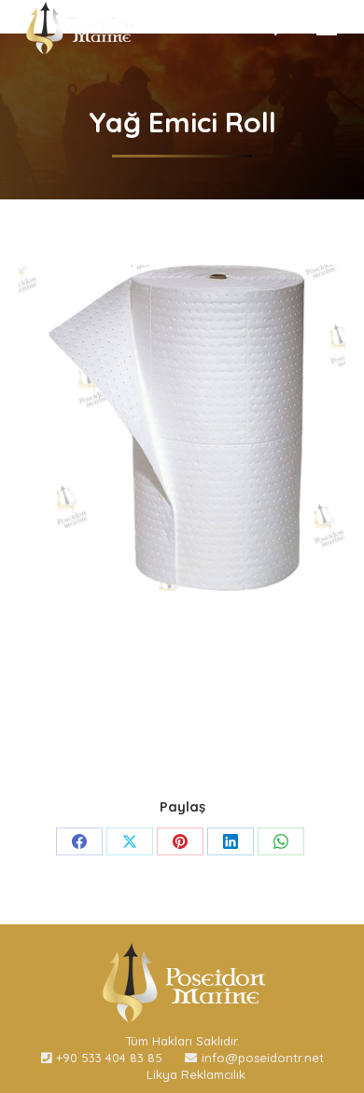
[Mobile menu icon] (326, 28)
